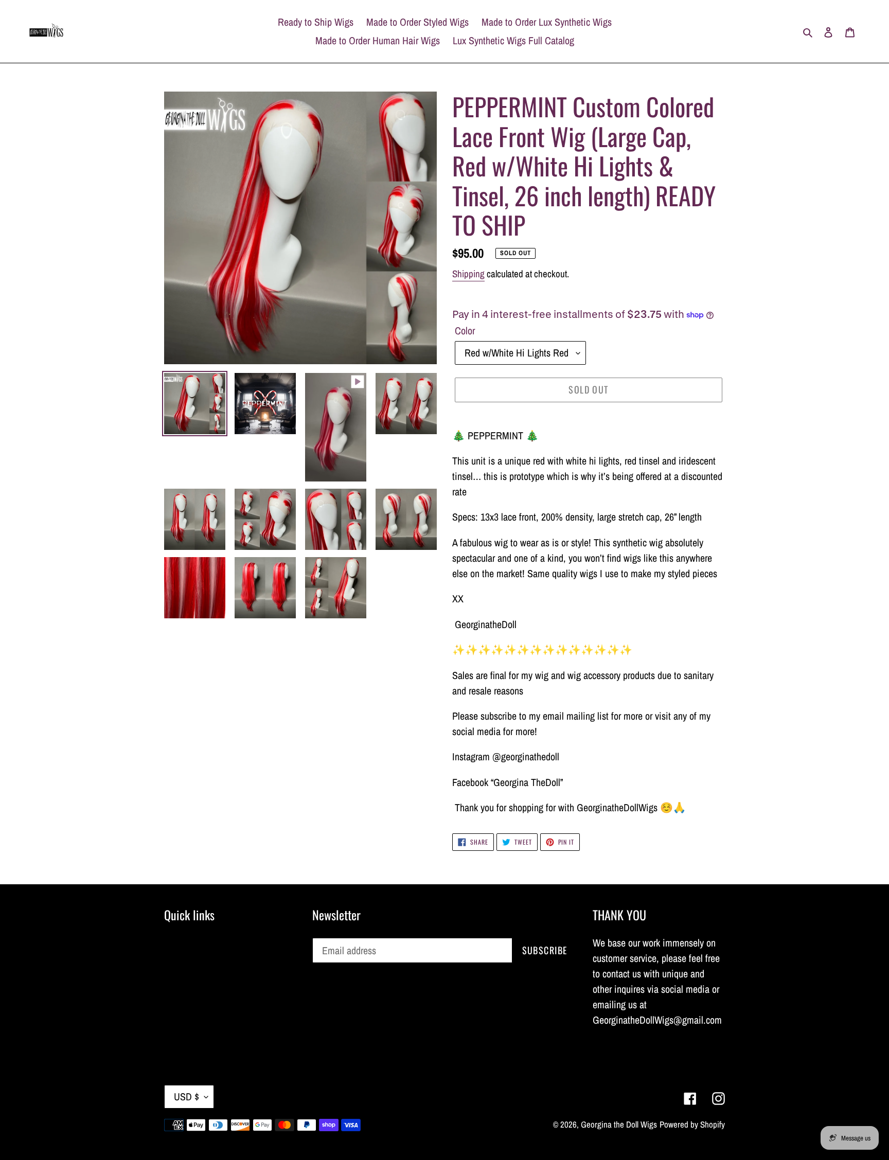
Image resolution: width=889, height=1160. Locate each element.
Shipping (468, 273)
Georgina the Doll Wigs (619, 1124)
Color (465, 330)
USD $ (186, 1096)
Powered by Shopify (692, 1124)
